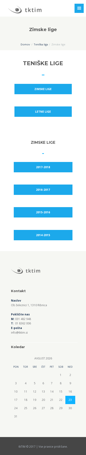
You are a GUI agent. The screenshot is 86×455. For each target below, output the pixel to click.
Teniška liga (41, 44)
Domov (25, 44)
